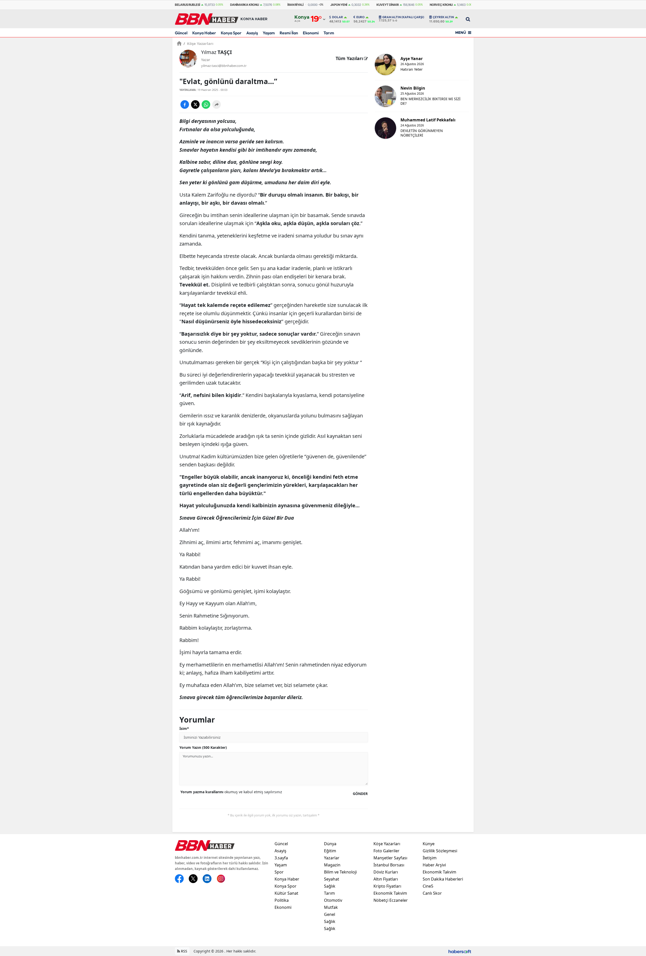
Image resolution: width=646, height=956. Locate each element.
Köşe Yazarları (198, 43)
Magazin (332, 865)
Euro (360, 17)
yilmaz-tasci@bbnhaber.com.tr (224, 65)
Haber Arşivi (434, 865)
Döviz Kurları (385, 872)
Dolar (337, 17)
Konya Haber (204, 32)
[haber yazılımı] (459, 951)
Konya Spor (231, 32)
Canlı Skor (432, 893)
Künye (429, 843)
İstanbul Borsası (388, 865)
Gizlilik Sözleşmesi (440, 851)
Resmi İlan (289, 32)
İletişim (430, 858)
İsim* (184, 728)
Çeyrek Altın (443, 17)
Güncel (181, 32)
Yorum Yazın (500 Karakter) (203, 747)
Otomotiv (333, 900)
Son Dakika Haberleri (443, 879)
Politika (282, 900)
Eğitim (330, 851)
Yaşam (269, 32)
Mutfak (331, 907)
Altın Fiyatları (385, 879)
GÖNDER (360, 793)
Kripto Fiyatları (387, 886)
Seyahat (331, 879)
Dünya (330, 843)
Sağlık (329, 886)
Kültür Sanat (286, 893)
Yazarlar (331, 858)
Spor (279, 872)
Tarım (329, 32)
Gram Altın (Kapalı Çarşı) (403, 17)
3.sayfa (281, 858)
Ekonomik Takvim (390, 893)
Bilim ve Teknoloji (340, 872)
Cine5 (428, 886)
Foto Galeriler (386, 851)
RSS (183, 951)
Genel (329, 914)
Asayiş (252, 32)
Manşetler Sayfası (390, 858)
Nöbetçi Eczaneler (390, 900)
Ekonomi (311, 32)
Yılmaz (216, 52)
